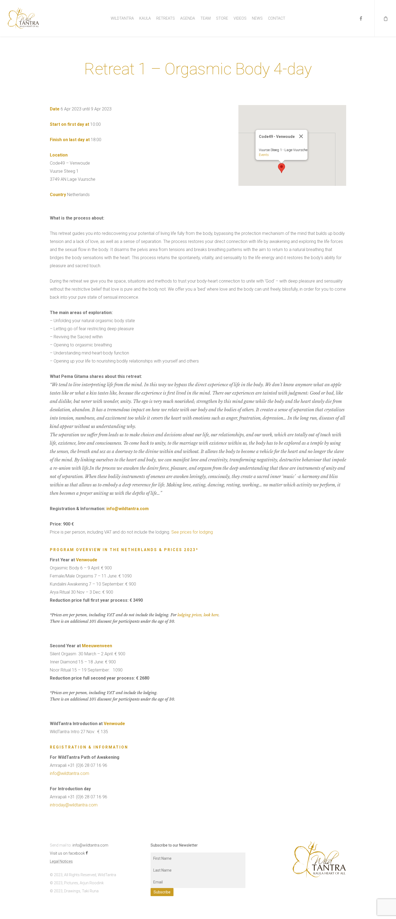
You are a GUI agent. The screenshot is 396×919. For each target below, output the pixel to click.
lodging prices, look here (198, 614)
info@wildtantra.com (127, 508)
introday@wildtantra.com (74, 804)
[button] (281, 168)
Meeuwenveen (97, 645)
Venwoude (86, 559)
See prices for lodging (192, 532)
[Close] (301, 136)
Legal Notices (61, 861)
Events (264, 155)
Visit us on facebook (68, 853)
